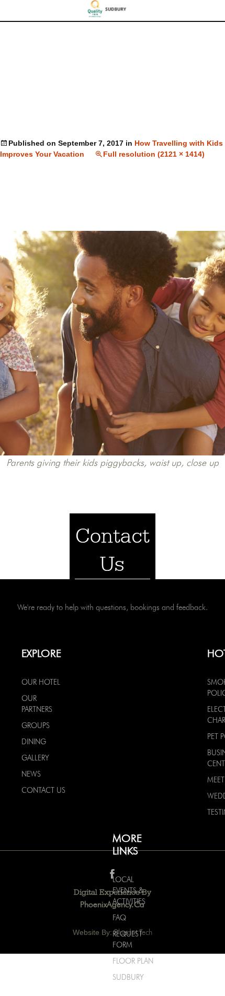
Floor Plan (133, 961)
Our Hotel (40, 682)
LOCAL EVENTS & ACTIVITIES (129, 890)
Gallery (35, 758)
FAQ (119, 917)
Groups (35, 725)
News (31, 774)
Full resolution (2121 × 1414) (154, 154)
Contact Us (43, 790)
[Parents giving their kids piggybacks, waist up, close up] (112, 342)
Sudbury (128, 977)
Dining (33, 741)
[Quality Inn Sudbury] (112, 10)
